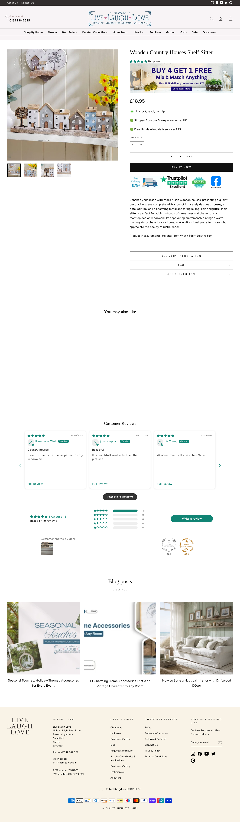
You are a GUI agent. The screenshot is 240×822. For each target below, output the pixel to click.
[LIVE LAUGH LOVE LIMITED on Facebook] (200, 754)
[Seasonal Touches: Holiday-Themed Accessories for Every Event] (43, 638)
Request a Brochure (122, 750)
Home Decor (120, 32)
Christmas (116, 727)
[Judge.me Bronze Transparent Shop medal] (187, 545)
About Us (12, 2)
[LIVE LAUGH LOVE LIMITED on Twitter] (213, 754)
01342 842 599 (69, 752)
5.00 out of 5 (57, 516)
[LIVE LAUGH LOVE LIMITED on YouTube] (207, 754)
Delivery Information (156, 733)
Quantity (138, 137)
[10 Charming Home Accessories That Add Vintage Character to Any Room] (120, 638)
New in (52, 32)
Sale (194, 32)
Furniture (155, 32)
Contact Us (27, 2)
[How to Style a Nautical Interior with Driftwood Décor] (196, 638)
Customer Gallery (120, 739)
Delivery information (181, 256)
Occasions (209, 32)
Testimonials (118, 771)
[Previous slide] (20, 465)
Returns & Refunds (155, 739)
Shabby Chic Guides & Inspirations (123, 758)
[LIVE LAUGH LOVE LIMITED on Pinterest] (193, 761)
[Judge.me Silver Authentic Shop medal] (169, 545)
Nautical (139, 32)
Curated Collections (95, 32)
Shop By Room (33, 32)
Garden (170, 32)
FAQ (181, 265)
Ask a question (181, 274)
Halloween (116, 733)
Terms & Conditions (156, 756)
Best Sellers (69, 32)
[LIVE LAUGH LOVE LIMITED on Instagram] (193, 754)
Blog (113, 744)
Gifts (183, 32)
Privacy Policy (153, 750)
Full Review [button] (35, 483)
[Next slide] (220, 465)
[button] (139, 61)
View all (120, 589)
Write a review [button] (192, 518)
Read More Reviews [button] (120, 496)
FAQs (148, 727)
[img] (36, 436)
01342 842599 (19, 20)
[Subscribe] (220, 742)
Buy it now (181, 167)
